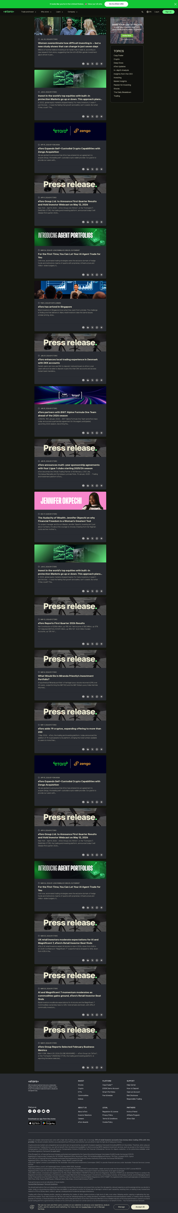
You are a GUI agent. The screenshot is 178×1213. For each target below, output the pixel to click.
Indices (80, 1099)
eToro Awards (83, 1122)
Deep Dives (118, 63)
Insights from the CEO (123, 74)
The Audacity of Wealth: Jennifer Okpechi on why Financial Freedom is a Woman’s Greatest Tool (66, 519)
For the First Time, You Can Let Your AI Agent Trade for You (69, 256)
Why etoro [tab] (45, 12)
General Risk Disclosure (36, 1184)
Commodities (83, 1095)
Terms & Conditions (109, 1119)
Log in (157, 12)
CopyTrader (118, 55)
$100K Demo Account (110, 1088)
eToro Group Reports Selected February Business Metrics (66, 1048)
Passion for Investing (122, 85)
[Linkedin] (48, 1111)
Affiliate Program (133, 1115)
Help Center (131, 1085)
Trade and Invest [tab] (27, 12)
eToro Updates (120, 66)
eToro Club (131, 1119)
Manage (121, 1207)
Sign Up (168, 12)
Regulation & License (110, 1112)
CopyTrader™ (107, 1085)
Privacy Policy (107, 1115)
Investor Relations (85, 1115)
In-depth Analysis (121, 70)
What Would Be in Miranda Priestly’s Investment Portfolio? (66, 678)
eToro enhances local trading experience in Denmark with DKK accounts (68, 361)
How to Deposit (133, 1088)
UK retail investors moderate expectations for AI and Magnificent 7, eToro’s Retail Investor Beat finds (68, 941)
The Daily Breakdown (122, 92)
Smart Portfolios (108, 1092)
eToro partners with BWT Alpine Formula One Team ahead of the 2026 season (67, 414)
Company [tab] (71, 12)
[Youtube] (43, 1111)
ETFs (80, 1092)
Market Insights (120, 81)
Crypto (117, 59)
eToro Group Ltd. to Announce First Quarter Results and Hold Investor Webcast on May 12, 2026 (67, 203)
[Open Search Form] (142, 11)
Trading (117, 96)
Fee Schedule (107, 1095)
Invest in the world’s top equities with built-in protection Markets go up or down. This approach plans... (70, 97)
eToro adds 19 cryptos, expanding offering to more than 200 (69, 730)
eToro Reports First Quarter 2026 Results (61, 623)
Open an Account (133, 1092)
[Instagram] (39, 1111)
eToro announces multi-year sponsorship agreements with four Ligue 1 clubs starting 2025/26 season (69, 467)
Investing (117, 78)
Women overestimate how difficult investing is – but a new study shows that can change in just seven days (69, 45)
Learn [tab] (58, 12)
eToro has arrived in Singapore (55, 306)
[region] (89, 1207)
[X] (92, 64)
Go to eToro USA (116, 4)
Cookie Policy (107, 1122)
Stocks (117, 89)
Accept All (140, 1207)
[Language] (149, 11)
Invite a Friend (132, 1112)
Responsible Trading (134, 1099)
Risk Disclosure (132, 1095)
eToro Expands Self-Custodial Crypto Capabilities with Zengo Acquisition (69, 150)
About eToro (82, 1112)
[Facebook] (30, 1111)
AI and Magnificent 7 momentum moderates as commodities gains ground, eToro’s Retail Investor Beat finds (69, 995)
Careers (81, 1119)
